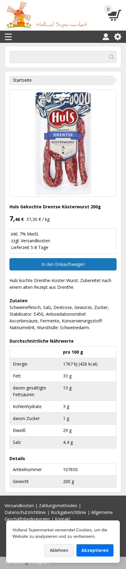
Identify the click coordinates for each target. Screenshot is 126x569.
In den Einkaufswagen (63, 264)
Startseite (22, 80)
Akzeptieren (95, 550)
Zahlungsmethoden (58, 505)
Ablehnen (59, 550)
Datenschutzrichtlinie (25, 512)
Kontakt (62, 519)
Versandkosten (35, 241)
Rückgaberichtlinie (68, 512)
